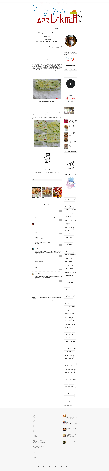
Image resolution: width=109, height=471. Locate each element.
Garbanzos (69, 324)
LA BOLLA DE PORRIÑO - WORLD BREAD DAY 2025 (72, 126)
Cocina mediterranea (67, 272)
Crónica (74, 300)
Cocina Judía (71, 265)
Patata (74, 365)
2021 (33, 420)
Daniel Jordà (66, 303)
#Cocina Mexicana (67, 195)
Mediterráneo (66, 355)
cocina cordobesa (72, 247)
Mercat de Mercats (70, 358)
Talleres (73, 390)
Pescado (66, 369)
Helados (69, 334)
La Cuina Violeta (38, 273)
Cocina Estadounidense (72, 254)
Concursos (73, 296)
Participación (68, 365)
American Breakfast (67, 209)
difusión (69, 306)
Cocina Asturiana (71, 240)
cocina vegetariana (71, 285)
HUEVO (70, 337)
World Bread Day (67, 397)
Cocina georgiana (67, 258)
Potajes (68, 372)
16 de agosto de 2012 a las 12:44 (39, 261)
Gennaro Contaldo (73, 330)
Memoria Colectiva (71, 355)
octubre (35, 435)
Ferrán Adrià (66, 317)
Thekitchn (39, 73)
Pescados (69, 369)
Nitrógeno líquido (70, 362)
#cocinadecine (71, 196)
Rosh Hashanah (70, 379)
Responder (60, 233)
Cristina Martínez (70, 300)
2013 (33, 430)
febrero (35, 457)
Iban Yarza (66, 338)
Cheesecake (69, 230)
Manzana (74, 348)
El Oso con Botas (73, 306)
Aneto (65, 210)
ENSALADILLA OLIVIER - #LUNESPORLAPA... (36, 198)
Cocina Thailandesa (71, 282)
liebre (65, 348)
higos (65, 337)
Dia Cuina (66, 306)
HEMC (72, 334)
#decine (71, 199)
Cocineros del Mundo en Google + (69, 289)
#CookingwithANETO (67, 199)
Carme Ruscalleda (67, 227)
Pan (65, 365)
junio (34, 452)
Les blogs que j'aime (74, 345)
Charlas (66, 230)
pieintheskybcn (38, 206)
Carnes (73, 227)
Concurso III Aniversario (67, 296)
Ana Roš (72, 209)
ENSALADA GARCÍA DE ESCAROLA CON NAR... (57, 198)
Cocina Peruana (67, 279)
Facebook (66, 69)
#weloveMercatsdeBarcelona (68, 203)
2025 (33, 415)
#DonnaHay (75, 199)
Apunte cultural (73, 213)
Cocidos (72, 234)
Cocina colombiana (67, 247)
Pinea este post (57, 172)
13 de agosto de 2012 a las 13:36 (39, 208)
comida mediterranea (67, 293)
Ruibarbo (74, 379)
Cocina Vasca (66, 285)
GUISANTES (74, 331)
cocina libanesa (66, 268)
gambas (66, 324)
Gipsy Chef (66, 331)
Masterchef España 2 (71, 352)
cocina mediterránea (73, 272)
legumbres (66, 345)
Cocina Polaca (71, 279)
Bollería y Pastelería (73, 223)
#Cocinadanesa (66, 196)
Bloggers (66, 220)
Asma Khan (71, 216)
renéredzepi (66, 376)
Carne (71, 227)
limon (68, 348)
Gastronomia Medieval (67, 330)
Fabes (73, 313)
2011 (33, 459)
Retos (73, 376)
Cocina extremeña (72, 255)
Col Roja (66, 292)
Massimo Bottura (71, 351)
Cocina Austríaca (67, 241)
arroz (68, 216)
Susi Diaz (66, 390)
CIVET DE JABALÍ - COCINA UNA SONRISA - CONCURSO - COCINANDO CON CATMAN (71, 435)
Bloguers (75, 220)
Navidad (66, 362)
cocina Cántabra (71, 244)
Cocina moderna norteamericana (69, 275)
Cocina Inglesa (70, 261)
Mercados (66, 358)
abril (34, 454)
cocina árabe (70, 237)
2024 (33, 416)
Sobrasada (66, 386)
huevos (73, 337)
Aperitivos (68, 213)
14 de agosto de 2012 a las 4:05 (39, 225)
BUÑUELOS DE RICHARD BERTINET (71, 428)
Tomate (65, 393)
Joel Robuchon (66, 341)
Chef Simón (73, 230)
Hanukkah (66, 334)
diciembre (35, 432)
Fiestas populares (71, 317)
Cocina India (66, 261)
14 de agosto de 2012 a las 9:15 (39, 238)
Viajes (65, 396)
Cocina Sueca (66, 282)
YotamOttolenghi (72, 397)
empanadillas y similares (72, 307)
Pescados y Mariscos (73, 369)
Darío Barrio (70, 303)
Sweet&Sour (69, 390)
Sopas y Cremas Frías (67, 389)
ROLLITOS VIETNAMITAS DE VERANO (73, 145)
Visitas (68, 396)
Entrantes (73, 310)
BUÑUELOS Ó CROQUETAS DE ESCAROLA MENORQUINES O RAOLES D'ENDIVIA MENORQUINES (72, 140)
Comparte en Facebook (38, 172)
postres (66, 372)
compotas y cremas (73, 293)
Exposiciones (69, 313)
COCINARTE (71, 286)
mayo (34, 453)
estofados (66, 313)
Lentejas (70, 345)
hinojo (68, 337)
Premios (71, 372)
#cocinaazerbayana (72, 195)
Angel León (68, 210)
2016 (33, 426)
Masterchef (66, 352)
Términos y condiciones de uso (68, 405)
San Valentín (66, 383)
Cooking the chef (70, 299)
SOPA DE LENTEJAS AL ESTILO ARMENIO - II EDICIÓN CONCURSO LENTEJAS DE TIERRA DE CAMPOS (73, 121)
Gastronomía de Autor (67, 327)
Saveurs (72, 383)
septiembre (35, 436)
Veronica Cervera (38, 223)
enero (34, 458)
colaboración (69, 292)
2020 (33, 421)
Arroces (66, 216)
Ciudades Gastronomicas (68, 234)
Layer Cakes (72, 344)
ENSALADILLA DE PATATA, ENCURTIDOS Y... (46, 198)
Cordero (74, 299)
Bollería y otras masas (67, 223)
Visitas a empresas (72, 396)
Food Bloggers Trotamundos (68, 320)
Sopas (69, 386)
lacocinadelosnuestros (67, 344)
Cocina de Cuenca (67, 251)
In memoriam (70, 338)
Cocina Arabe (66, 237)
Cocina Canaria (66, 244)
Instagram (75, 69)
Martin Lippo (66, 351)
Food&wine (74, 320)
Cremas (66, 300)
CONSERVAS (66, 299)
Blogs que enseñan (70, 220)
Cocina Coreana (66, 248)
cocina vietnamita (67, 286)
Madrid (71, 348)
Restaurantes (70, 376)
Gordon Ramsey (70, 331)
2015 (33, 427)
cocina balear (71, 241)
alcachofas (71, 206)
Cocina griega (71, 258)
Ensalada (66, 310)
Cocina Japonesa (67, 265)
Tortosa (68, 393)
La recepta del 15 (42, 64)
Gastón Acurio (73, 324)
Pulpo (74, 372)
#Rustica (71, 202)
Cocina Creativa (71, 248)
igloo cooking (38, 248)
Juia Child (70, 341)
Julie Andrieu (74, 341)
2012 (33, 431)
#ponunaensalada (67, 202)
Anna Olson (72, 210)
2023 (33, 417)
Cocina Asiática (66, 240)
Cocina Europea (66, 255)
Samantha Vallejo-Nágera (68, 382)
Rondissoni (66, 379)
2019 (33, 422)
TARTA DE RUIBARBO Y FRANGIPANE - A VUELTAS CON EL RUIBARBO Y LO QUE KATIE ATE (71, 415)
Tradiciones (72, 393)
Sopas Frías (72, 386)
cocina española (67, 254)
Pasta (71, 365)
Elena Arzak (66, 307)
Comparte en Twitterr (48, 172)
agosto (34, 437)
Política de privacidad (67, 403)
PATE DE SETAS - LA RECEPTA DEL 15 (71, 441)
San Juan (73, 382)
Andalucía (75, 209)
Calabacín (45, 174)
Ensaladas (48, 174)
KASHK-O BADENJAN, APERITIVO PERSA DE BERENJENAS (72, 133)
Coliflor (73, 292)
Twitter (71, 69)
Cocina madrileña (72, 268)
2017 (33, 425)
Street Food (72, 389)
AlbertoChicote (66, 206)
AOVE (65, 213)
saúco (69, 383)
